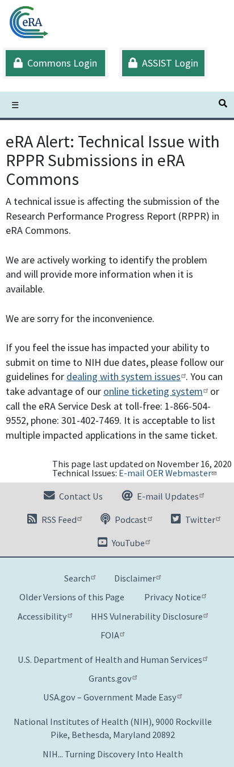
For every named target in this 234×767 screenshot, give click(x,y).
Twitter (199, 519)
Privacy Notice (172, 597)
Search (77, 578)
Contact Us (80, 496)
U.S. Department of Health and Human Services (110, 659)
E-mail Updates (167, 496)
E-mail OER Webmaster (165, 473)
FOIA (110, 635)
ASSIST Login (167, 62)
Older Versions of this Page (71, 597)
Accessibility (42, 616)
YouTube (127, 543)
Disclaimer (135, 578)
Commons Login (60, 62)
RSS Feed (58, 519)
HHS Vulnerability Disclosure (147, 616)
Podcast (130, 519)
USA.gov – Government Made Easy (110, 697)
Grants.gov (110, 678)
